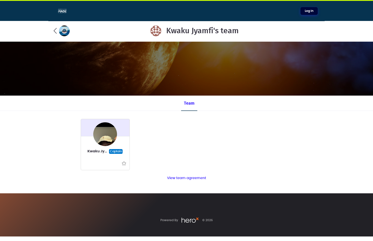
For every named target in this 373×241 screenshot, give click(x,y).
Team (189, 103)
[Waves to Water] (62, 30)
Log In (309, 11)
